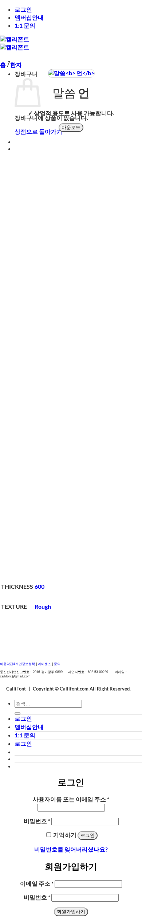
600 (39, 586)
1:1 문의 (25, 25)
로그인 (23, 9)
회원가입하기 (71, 911)
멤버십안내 (29, 17)
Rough (43, 606)
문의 (57, 664)
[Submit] (17, 713)
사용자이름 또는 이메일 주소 (71, 799)
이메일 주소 (37, 883)
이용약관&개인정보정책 (17, 664)
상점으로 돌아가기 (38, 131)
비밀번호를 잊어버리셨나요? (71, 849)
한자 (16, 64)
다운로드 (71, 127)
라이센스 (45, 664)
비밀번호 (37, 820)
